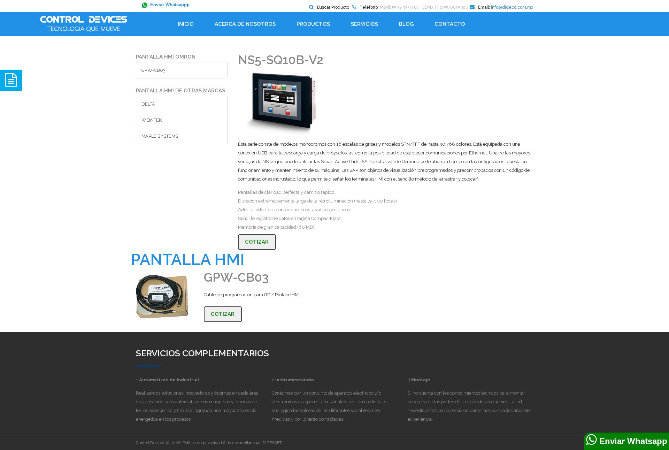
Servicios (364, 24)
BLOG (406, 24)
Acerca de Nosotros (245, 24)
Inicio (186, 24)
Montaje (420, 379)
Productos (313, 24)
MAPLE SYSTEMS (159, 136)
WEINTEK (151, 120)
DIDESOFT (272, 442)
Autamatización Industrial (169, 379)
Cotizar (257, 242)
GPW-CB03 (153, 70)
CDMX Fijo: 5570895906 (445, 7)
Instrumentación (294, 379)
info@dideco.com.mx (512, 7)
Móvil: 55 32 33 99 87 (399, 7)
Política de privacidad (202, 442)
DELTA (148, 104)
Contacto (450, 24)
